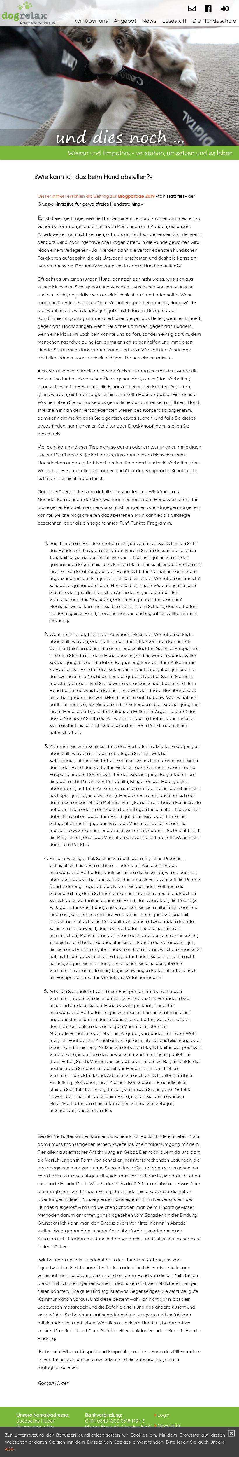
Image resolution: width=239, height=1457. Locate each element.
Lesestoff (174, 20)
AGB (9, 1449)
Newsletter (168, 1425)
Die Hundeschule (214, 20)
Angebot (125, 20)
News (149, 20)
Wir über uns (91, 20)
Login (163, 1415)
